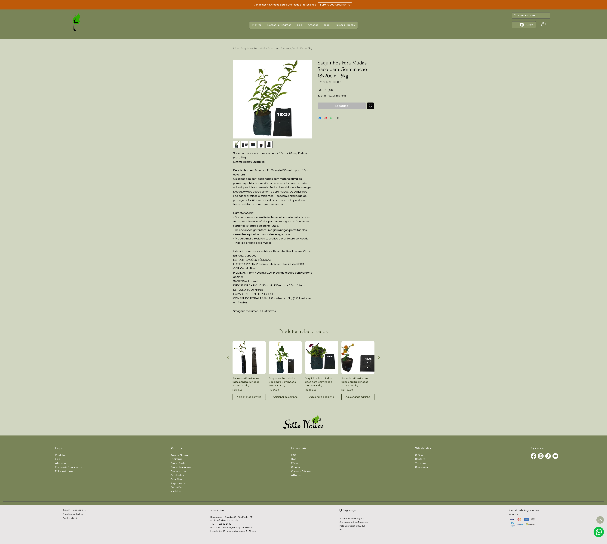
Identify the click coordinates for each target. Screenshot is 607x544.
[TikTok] (548, 456)
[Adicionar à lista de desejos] (370, 106)
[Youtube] (555, 456)
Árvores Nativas (180, 455)
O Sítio (419, 455)
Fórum (294, 463)
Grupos (295, 467)
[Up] (600, 520)
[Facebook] (533, 456)
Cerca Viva (177, 487)
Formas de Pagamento (68, 467)
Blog (293, 459)
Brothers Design (71, 518)
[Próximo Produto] (379, 357)
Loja (57, 459)
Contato (420, 459)
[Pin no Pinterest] (326, 118)
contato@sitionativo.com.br (224, 520)
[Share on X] (338, 118)
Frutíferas (176, 459)
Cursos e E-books (301, 471)
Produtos (60, 455)
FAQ (293, 455)
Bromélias (176, 479)
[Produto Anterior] (228, 357)
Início (236, 48)
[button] (256, 25)
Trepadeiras (178, 483)
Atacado (60, 463)
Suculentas (177, 475)
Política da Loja (64, 471)
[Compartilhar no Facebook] (320, 118)
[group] (303, 370)
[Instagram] (541, 456)
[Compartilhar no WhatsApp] (332, 118)
